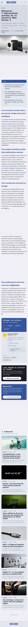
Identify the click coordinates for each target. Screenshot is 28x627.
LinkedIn (17, 325)
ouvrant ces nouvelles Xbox (9, 166)
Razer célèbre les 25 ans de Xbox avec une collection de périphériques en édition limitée (13, 520)
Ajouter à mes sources (13, 384)
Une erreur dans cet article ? (15, 356)
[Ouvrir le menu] (2, 2)
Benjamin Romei (5, 30)
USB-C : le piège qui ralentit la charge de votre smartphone (13, 549)
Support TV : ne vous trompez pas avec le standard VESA (13, 576)
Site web (17, 343)
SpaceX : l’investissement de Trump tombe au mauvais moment (13, 491)
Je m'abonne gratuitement (13, 403)
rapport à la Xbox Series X (9, 164)
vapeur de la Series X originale (16, 172)
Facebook (9, 325)
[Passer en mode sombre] (25, 2)
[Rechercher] (21, 2)
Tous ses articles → (12, 345)
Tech (3, 8)
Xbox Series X (7, 366)
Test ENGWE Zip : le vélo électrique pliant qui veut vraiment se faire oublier (12, 462)
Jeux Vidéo (6, 364)
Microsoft (13, 364)
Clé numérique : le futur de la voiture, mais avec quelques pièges (13, 604)
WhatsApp (6, 329)
